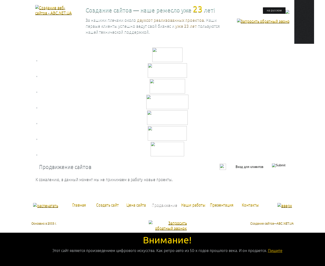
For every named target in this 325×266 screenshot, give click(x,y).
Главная (79, 205)
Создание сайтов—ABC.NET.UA (272, 223)
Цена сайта (136, 205)
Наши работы (193, 205)
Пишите (275, 250)
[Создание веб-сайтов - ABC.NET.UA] (54, 13)
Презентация (221, 205)
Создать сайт (107, 205)
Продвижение (164, 205)
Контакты (250, 205)
